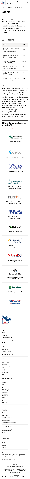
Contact (4, 335)
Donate (4, 328)
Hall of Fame (4, 370)
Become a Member (7, 407)
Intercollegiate (5, 394)
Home (3, 7)
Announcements (7, 351)
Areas (3, 367)
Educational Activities (6, 430)
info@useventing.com (15, 472)
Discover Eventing (7, 340)
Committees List (5, 372)
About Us (4, 361)
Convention (4, 409)
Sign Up (4, 452)
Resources (5, 349)
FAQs (3, 347)
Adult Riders (4, 414)
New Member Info (6, 420)
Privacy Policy (20, 466)
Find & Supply (16, 475)
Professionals (4, 410)
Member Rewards (6, 418)
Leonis (14, 51)
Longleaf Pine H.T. (15, 79)
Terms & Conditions (11, 466)
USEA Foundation (7, 337)
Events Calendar (7, 378)
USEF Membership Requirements (9, 422)
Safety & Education (7, 426)
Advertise (4, 447)
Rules (3, 384)
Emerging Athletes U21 (7, 417)
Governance (4, 364)
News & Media (6, 438)
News (3, 440)
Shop (3, 332)
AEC (3, 387)
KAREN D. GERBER (7, 51)
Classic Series (5, 392)
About (3, 358)
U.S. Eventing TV (5, 444)
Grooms (3, 412)
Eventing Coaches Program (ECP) (9, 429)
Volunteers (4, 400)
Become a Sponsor (7, 128)
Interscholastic (5, 395)
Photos (3, 442)
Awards (3, 397)
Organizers (4, 402)
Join (3, 330)
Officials (3, 432)
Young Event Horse (6, 390)
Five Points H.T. (13, 61)
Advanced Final (5, 389)
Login (3, 342)
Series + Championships (7, 385)
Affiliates (3, 369)
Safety (3, 434)
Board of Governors (6, 362)
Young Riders (5, 415)
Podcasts (4, 445)
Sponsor (3, 374)
